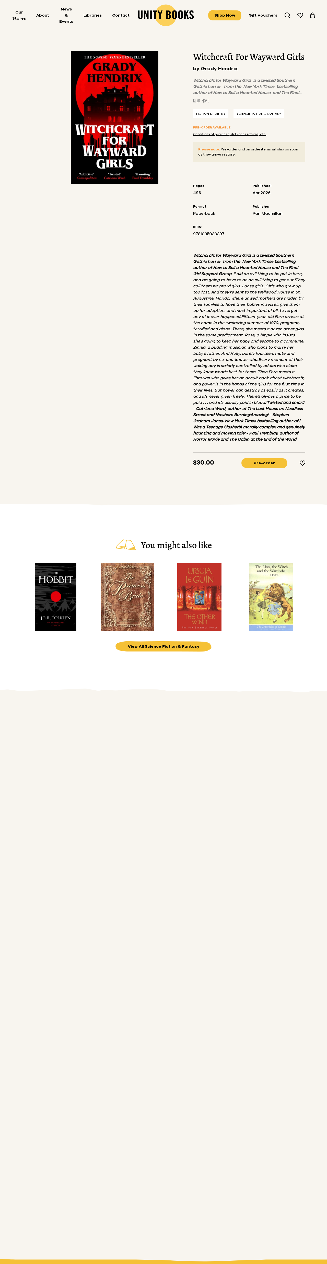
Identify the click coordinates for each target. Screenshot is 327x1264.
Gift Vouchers (263, 15)
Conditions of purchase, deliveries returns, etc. (229, 134)
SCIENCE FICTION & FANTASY (259, 113)
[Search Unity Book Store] (287, 15)
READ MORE (201, 101)
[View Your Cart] (312, 15)
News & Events (66, 15)
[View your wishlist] (300, 15)
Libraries (93, 15)
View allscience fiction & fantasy (164, 646)
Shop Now (224, 15)
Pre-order (264, 463)
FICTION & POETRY (210, 113)
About (42, 15)
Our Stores (19, 15)
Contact (121, 15)
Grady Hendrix (219, 68)
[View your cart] (312, 15)
